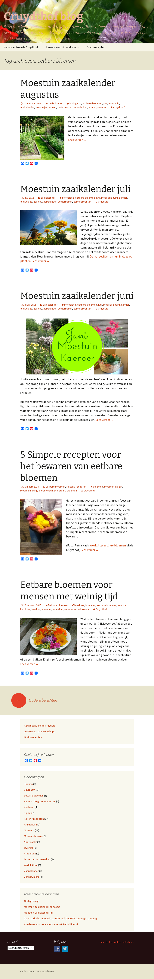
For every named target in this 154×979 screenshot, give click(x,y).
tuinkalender (27, 107)
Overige (28, 847)
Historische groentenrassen (40, 801)
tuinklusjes (41, 107)
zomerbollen (80, 107)
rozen (85, 609)
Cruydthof (119, 107)
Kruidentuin (30, 824)
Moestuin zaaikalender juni (77, 295)
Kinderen (29, 807)
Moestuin (29, 830)
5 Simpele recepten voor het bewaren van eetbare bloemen (71, 466)
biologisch (75, 103)
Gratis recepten (96, 47)
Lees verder (77, 140)
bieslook (79, 605)
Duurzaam (29, 789)
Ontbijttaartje (31, 901)
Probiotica (30, 853)
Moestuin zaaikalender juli (75, 189)
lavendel (46, 609)
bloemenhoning (29, 490)
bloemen (98, 486)
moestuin (114, 103)
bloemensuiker (47, 490)
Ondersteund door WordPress (37, 971)
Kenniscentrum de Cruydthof (21, 47)
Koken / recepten (76, 486)
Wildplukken (31, 865)
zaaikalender (64, 107)
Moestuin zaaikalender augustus (42, 906)
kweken (36, 609)
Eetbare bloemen (55, 486)
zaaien (52, 107)
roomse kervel (72, 609)
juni (105, 103)
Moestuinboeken (33, 836)
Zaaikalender (55, 103)
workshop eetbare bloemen (108, 545)
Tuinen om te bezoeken (37, 859)
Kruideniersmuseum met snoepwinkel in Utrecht (51, 924)
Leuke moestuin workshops (62, 47)
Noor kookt (30, 842)
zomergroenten (97, 107)
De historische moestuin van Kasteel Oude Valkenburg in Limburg (60, 918)
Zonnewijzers (31, 876)
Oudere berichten (36, 700)
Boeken (28, 784)
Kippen (28, 813)
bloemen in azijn (113, 486)
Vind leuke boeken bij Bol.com (117, 942)
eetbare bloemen (92, 103)
